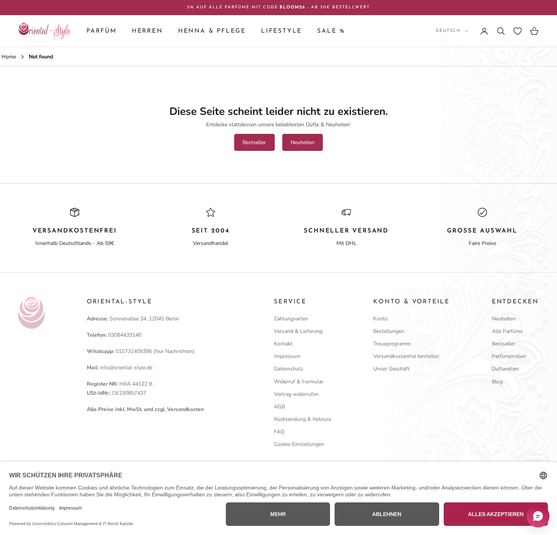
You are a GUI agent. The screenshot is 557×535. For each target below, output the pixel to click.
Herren (147, 31)
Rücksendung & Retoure (302, 419)
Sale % (331, 31)
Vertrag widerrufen (296, 394)
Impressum (287, 356)
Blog (497, 381)
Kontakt (283, 343)
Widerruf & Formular (299, 381)
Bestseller (254, 142)
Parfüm (101, 31)
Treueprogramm (392, 343)
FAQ (279, 431)
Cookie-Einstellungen (299, 444)
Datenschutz (288, 368)
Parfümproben (509, 356)
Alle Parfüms (507, 331)
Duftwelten (505, 368)
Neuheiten (302, 142)
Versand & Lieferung (298, 331)
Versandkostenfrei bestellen (406, 356)
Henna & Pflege (212, 31)
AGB (279, 406)
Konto (380, 318)
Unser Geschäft (391, 368)
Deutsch (448, 31)
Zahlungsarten (291, 318)
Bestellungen (388, 331)
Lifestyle (281, 31)
